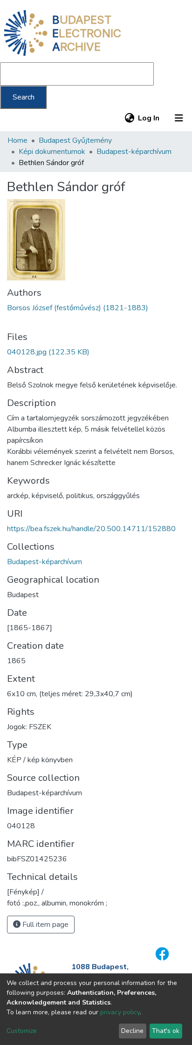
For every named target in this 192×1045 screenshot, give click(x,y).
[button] (129, 118)
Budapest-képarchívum (133, 151)
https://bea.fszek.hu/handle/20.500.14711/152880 (91, 529)
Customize (22, 1030)
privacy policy (120, 1012)
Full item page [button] (45, 924)
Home (17, 140)
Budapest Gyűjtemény (75, 140)
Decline (132, 1030)
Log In (149, 118)
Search (23, 97)
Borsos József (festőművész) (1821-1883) (77, 308)
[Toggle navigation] (179, 118)
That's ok (165, 1030)
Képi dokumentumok (52, 151)
